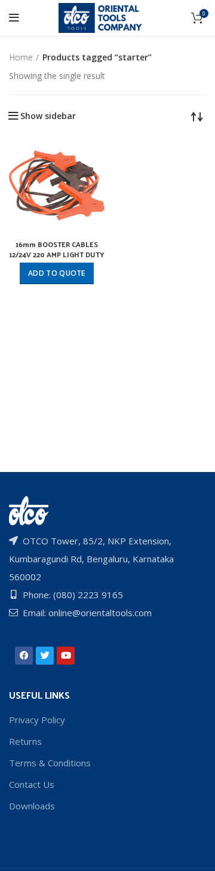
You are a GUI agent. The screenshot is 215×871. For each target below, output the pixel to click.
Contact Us (31, 784)
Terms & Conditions (50, 763)
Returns (25, 741)
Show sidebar (48, 116)
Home (21, 57)
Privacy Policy (37, 720)
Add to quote (56, 273)
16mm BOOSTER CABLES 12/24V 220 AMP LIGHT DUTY (57, 249)
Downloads (32, 806)
